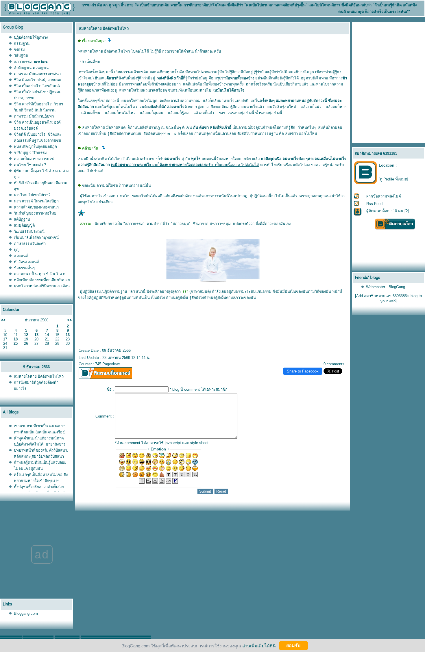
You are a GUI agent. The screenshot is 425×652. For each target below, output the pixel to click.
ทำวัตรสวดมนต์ (26, 262)
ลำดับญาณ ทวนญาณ (31, 68)
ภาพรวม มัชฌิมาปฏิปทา (34, 116)
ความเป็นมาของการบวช (34, 159)
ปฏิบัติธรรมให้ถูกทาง (31, 37)
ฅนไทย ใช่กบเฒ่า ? (30, 165)
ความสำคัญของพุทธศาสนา (36, 207)
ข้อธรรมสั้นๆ (24, 268)
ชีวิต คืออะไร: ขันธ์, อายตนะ (37, 80)
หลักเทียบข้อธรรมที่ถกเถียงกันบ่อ (42, 280)
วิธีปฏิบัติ (21, 55)
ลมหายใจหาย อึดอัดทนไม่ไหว (39, 376)
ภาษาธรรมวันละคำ (30, 243)
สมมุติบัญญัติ (24, 225)
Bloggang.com (26, 613)
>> (69, 320)
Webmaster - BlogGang (385, 287)
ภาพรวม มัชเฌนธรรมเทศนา (37, 74)
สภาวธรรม (23, 61)
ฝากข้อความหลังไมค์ (383, 196)
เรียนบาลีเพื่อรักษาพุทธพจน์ (36, 237)
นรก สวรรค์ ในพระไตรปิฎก (36, 201)
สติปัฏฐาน (22, 219)
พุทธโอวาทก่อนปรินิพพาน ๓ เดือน (42, 286)
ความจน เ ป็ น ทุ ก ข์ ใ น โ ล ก (39, 274)
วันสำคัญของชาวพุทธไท (35, 213)
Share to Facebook (303, 371)
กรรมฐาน (21, 43)
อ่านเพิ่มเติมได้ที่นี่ (259, 645)
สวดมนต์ (21, 256)
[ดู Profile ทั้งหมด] (393, 179)
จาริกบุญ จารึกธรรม (30, 152)
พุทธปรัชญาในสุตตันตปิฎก (35, 146)
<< (3, 320)
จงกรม (19, 49)
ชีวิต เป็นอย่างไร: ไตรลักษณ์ (37, 86)
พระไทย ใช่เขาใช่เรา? (32, 195)
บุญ (16, 249)
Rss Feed (374, 204)
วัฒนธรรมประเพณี (29, 231)
